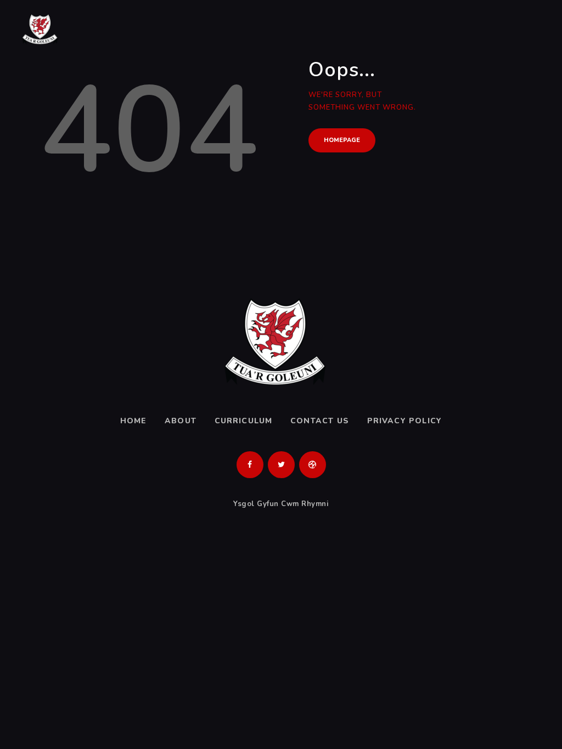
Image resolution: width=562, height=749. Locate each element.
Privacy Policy (404, 421)
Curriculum (244, 421)
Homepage (342, 140)
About (180, 421)
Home (133, 421)
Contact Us (319, 421)
